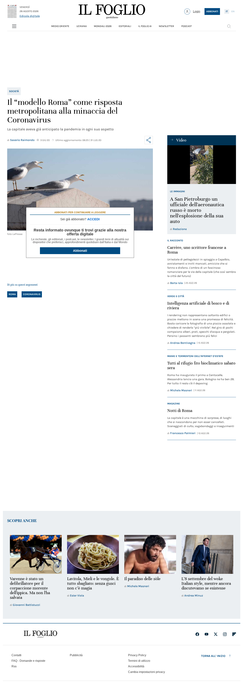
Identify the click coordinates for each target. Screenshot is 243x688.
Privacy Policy (137, 655)
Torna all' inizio (213, 656)
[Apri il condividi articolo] (149, 140)
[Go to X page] (215, 634)
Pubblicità (76, 655)
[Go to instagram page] (225, 634)
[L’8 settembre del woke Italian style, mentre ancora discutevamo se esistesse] (207, 554)
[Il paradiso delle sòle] (150, 554)
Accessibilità (136, 666)
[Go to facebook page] (197, 634)
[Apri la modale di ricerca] (229, 26)
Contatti (16, 655)
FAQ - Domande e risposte (28, 660)
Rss (14, 666)
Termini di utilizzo (139, 660)
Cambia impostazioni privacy (146, 672)
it (227, 11)
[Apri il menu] (14, 26)
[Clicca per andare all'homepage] (40, 634)
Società (14, 91)
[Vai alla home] (112, 11)
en (233, 11)
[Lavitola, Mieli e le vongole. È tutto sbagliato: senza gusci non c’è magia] (93, 554)
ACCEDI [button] (93, 219)
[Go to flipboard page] (234, 634)
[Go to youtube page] (206, 634)
